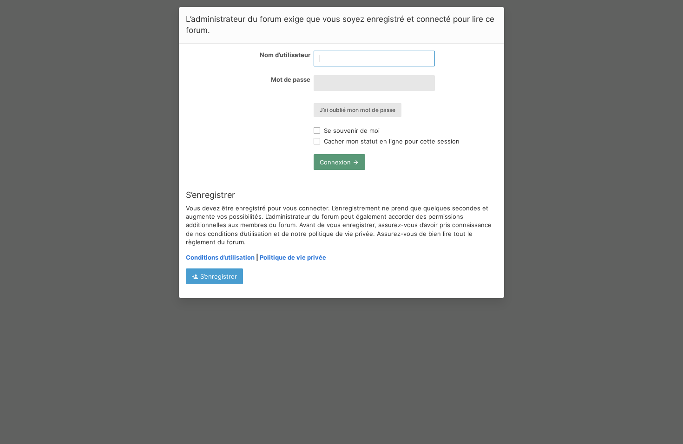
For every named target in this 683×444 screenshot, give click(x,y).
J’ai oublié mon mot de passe (357, 109)
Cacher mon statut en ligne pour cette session (391, 141)
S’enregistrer (217, 276)
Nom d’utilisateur (285, 55)
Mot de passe (290, 79)
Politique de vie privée (293, 257)
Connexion (336, 162)
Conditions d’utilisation (220, 257)
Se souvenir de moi (351, 130)
